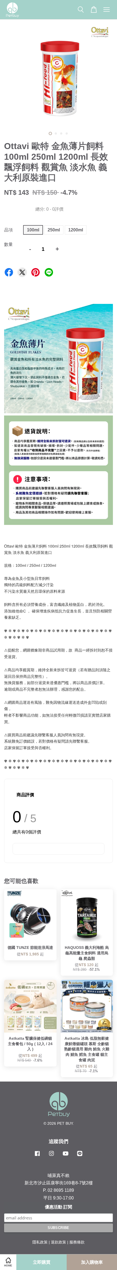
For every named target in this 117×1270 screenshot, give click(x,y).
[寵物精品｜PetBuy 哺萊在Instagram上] (51, 1156)
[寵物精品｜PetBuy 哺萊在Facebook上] (37, 1156)
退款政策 (58, 1242)
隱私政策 (40, 1242)
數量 (8, 244)
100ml (33, 230)
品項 (8, 230)
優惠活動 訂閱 (58, 1207)
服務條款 (77, 1242)
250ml (54, 230)
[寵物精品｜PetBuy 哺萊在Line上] (80, 1156)
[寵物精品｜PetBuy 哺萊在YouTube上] (65, 1156)
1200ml (75, 230)
